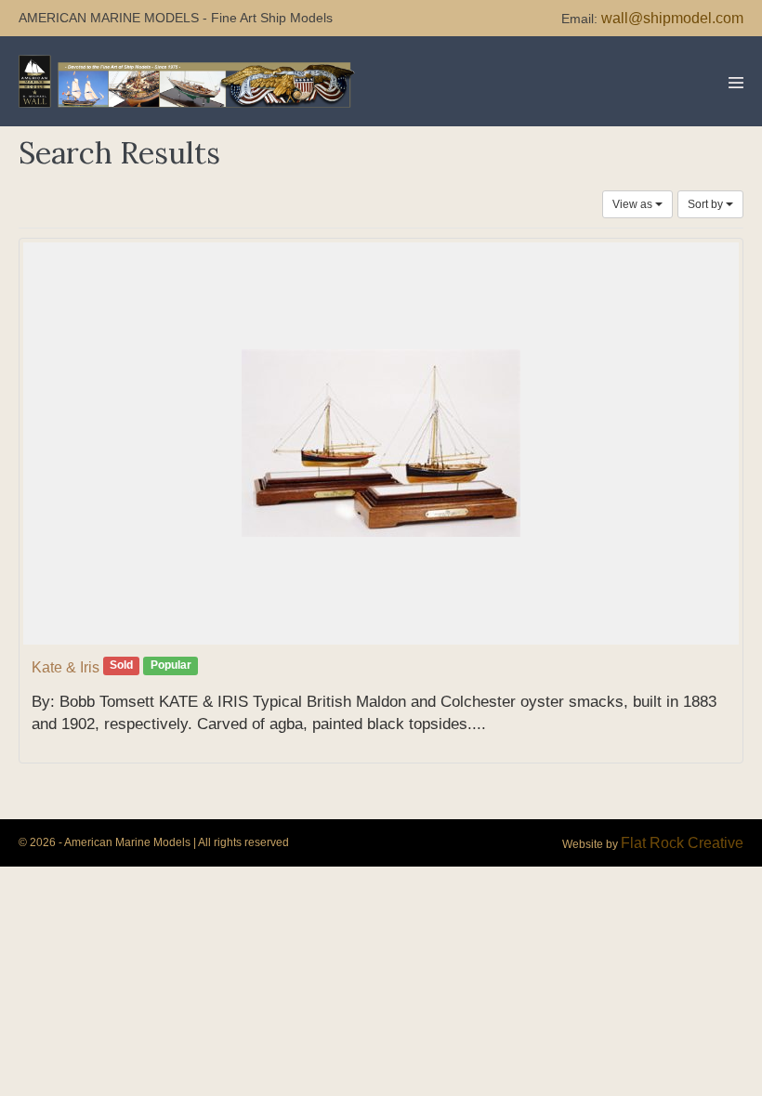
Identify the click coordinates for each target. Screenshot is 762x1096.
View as (633, 204)
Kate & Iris (65, 667)
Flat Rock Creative (682, 843)
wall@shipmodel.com (672, 18)
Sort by (707, 204)
